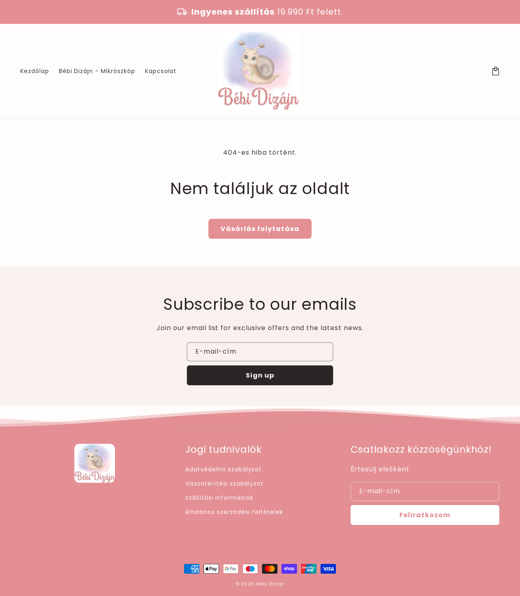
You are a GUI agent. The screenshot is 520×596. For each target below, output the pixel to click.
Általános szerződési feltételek (234, 512)
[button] (496, 71)
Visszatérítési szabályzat (224, 483)
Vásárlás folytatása (260, 228)
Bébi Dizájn (270, 584)
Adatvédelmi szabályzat (223, 469)
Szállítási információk (219, 498)
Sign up (260, 375)
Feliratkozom (425, 515)
